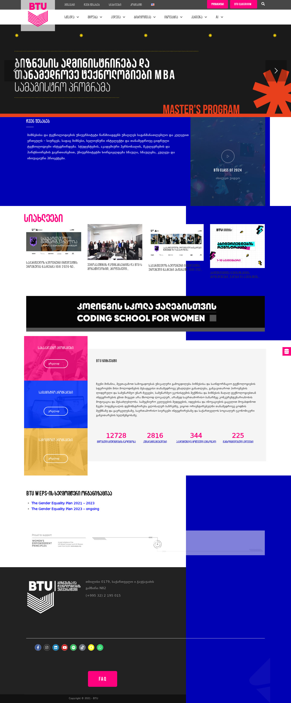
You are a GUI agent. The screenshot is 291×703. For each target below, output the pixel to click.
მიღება (93, 17)
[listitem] (148, 509)
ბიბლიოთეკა (142, 17)
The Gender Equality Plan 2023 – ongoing (65, 509)
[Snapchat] (91, 647)
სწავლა (69, 17)
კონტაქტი (136, 4)
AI (217, 17)
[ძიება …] (263, 4)
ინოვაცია (171, 17)
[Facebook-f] (38, 647)
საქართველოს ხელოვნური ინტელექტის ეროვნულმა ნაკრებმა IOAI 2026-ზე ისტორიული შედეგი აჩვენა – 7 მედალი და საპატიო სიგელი (52, 265)
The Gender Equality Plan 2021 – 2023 (63, 503)
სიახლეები (115, 4)
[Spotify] (73, 647)
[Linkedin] (55, 647)
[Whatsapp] (100, 647)
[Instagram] (47, 647)
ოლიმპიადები (217, 4)
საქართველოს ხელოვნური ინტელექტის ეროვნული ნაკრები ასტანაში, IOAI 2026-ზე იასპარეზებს (176, 268)
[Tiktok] (82, 647)
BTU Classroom (242, 4)
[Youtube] (64, 647)
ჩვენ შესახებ (92, 4)
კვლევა (116, 17)
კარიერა (197, 17)
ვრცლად (53, 364)
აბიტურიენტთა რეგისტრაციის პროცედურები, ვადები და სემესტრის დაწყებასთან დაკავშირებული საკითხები (234, 275)
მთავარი (70, 4)
